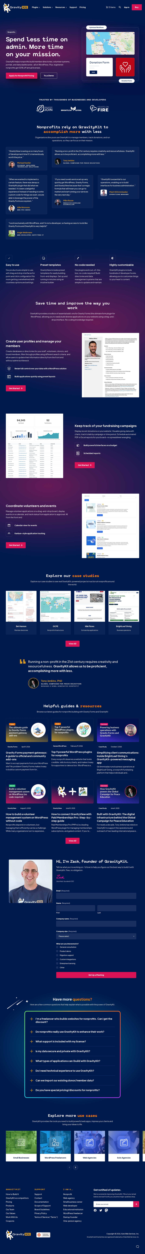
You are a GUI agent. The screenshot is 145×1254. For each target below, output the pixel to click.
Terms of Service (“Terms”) (46, 1217)
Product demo (65, 951)
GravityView (12, 808)
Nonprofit (67, 1194)
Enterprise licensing (67, 963)
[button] (75, 1167)
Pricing (9, 1202)
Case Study (103, 747)
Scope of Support (42, 1205)
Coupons (10, 1221)
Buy (137, 7)
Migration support (67, 955)
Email (62, 891)
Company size (66, 931)
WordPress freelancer (73, 1213)
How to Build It (12, 1194)
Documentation (41, 1202)
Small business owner (72, 1202)
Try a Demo (49, 75)
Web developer (70, 1205)
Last (99, 913)
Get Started (14, 388)
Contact (38, 1198)
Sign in (126, 7)
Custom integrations (68, 959)
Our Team (10, 1209)
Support (38, 1194)
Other (62, 967)
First (58, 913)
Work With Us (12, 1217)
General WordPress (59, 746)
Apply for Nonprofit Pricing (21, 75)
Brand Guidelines (42, 1209)
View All (72, 643)
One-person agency (72, 1221)
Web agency (69, 1198)
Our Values (10, 1213)
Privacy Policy (40, 1213)
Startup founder (70, 1217)
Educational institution (73, 1209)
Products (10, 1205)
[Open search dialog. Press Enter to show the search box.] (120, 7)
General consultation (68, 947)
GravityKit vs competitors (17, 1198)
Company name (67, 919)
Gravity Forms (12, 747)
